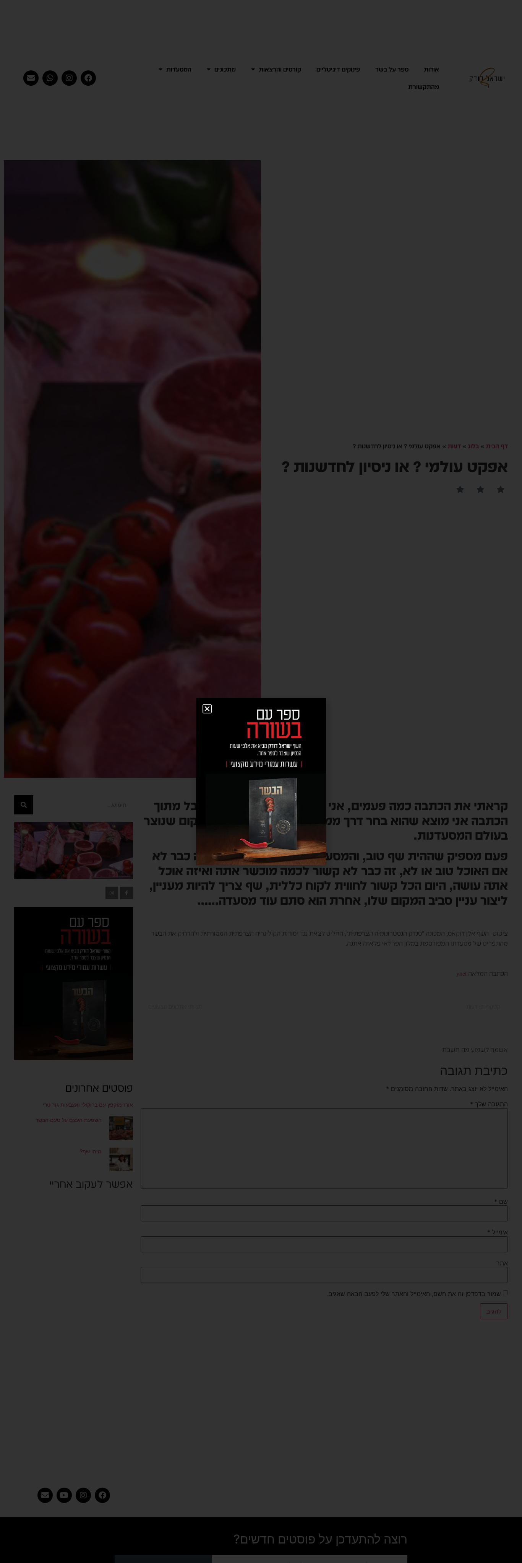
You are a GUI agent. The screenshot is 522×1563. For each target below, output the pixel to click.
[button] (207, 708)
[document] (261, 781)
